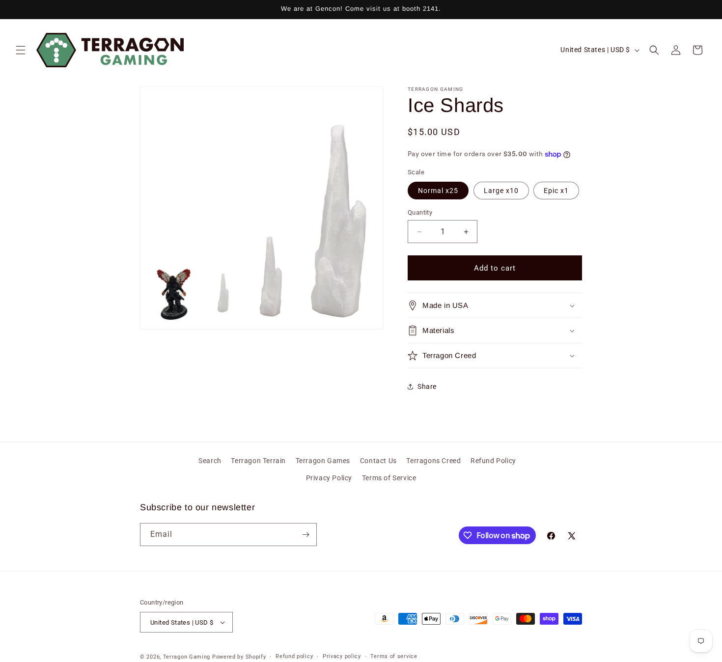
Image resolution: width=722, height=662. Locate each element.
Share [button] (427, 386)
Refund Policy (493, 461)
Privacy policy (342, 656)
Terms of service (393, 656)
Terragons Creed (433, 461)
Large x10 (501, 190)
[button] (20, 50)
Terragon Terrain (258, 461)
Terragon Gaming (187, 657)
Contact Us (378, 461)
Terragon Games (323, 461)
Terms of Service (389, 478)
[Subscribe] (305, 534)
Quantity (420, 212)
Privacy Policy (329, 478)
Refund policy (294, 656)
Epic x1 (556, 190)
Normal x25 (438, 190)
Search (210, 461)
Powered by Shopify (239, 657)
